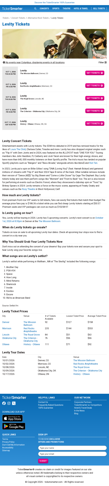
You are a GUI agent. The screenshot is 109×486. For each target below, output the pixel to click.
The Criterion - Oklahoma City (31, 339)
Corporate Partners (83, 402)
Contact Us (43, 402)
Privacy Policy (8, 442)
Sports (55, 8)
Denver (5, 322)
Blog (76, 413)
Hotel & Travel (81, 8)
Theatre (66, 8)
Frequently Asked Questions (50, 405)
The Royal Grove (32, 334)
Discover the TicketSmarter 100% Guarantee (55, 2)
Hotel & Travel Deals (83, 408)
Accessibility (7, 447)
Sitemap (6, 450)
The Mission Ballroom (49, 221)
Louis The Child (18, 149)
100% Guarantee (45, 408)
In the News (79, 411)
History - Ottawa (32, 344)
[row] (54, 73)
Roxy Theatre (28, 189)
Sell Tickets (99, 8)
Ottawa (5, 344)
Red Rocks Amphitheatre (30, 330)
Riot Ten (93, 163)
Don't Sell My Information (13, 445)
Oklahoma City (9, 338)
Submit (43, 461)
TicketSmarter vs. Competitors (88, 405)
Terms (5, 439)
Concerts (44, 8)
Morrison (6, 328)
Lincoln (5, 334)
